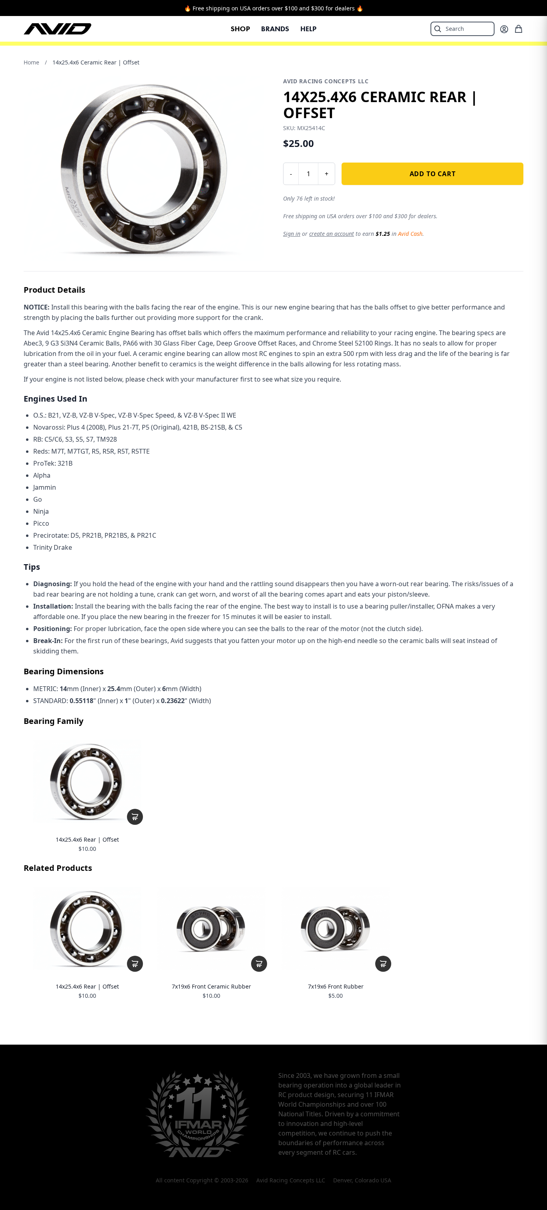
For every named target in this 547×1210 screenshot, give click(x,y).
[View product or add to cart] (135, 817)
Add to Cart (433, 173)
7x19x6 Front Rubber (336, 986)
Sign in (291, 233)
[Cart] (518, 29)
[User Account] (504, 29)
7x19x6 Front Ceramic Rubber (211, 986)
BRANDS (275, 28)
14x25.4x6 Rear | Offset (87, 839)
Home (31, 62)
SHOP (240, 28)
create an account (331, 233)
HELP (308, 28)
